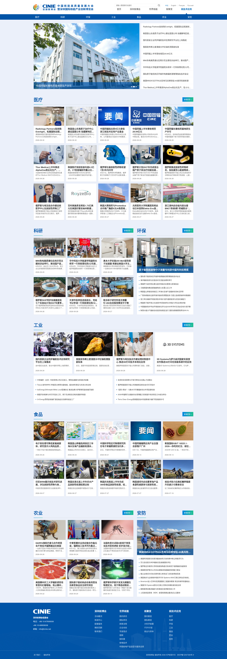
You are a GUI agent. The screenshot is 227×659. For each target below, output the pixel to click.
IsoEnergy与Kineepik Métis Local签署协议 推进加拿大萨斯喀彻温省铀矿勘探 (65, 390)
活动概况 (98, 616)
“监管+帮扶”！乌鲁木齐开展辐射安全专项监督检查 (136, 390)
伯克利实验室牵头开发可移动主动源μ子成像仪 (135, 380)
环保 (88, 17)
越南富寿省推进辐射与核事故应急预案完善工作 (157, 589)
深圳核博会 (135, 9)
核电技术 (123, 643)
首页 (119, 9)
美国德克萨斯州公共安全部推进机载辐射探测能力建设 (160, 570)
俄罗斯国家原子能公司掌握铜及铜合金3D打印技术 (136, 385)
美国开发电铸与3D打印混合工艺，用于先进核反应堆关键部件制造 (61, 395)
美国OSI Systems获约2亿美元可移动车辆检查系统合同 (160, 585)
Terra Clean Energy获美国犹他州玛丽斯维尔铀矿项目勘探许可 (141, 399)
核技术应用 (186, 9)
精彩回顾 (98, 628)
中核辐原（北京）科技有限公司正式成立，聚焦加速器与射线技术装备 (62, 380)
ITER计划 (148, 628)
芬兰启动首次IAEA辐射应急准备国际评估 (155, 563)
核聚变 (169, 9)
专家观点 (123, 632)
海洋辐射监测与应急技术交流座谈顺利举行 (156, 280)
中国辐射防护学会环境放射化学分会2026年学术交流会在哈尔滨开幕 (165, 307)
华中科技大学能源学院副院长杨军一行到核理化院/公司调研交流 (167, 67)
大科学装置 (149, 624)
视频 (121, 635)
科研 (63, 17)
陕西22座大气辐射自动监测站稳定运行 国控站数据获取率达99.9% (164, 310)
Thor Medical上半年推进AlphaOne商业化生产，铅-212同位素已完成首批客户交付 (167, 88)
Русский (190, 5)
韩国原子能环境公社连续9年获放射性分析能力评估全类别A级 (163, 303)
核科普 (122, 639)
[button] (131, 86)
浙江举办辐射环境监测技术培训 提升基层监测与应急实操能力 (163, 299)
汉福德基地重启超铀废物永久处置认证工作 (156, 288)
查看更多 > (188, 100)
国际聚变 (148, 620)
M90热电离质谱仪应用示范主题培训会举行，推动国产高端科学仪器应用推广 (167, 61)
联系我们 (98, 632)
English (173, 5)
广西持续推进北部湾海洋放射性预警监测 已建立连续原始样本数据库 (165, 295)
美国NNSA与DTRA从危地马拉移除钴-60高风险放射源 (166, 81)
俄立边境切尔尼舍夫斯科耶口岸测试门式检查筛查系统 (160, 574)
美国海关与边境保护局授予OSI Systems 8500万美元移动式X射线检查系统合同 (165, 578)
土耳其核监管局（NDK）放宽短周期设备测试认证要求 (160, 593)
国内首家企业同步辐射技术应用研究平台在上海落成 (165, 40)
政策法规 (123, 624)
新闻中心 (98, 620)
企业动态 (123, 628)
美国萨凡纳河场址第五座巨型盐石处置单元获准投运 (159, 284)
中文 (166, 5)
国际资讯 (123, 620)
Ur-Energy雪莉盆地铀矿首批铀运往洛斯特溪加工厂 (55, 399)
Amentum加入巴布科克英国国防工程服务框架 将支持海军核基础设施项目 (165, 581)
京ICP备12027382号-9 (185, 655)
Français (182, 5)
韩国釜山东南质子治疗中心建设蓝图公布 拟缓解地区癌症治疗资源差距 (167, 34)
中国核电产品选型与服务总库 (131, 647)
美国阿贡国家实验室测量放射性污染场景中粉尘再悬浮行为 (161, 559)
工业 (113, 17)
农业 (164, 17)
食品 (139, 17)
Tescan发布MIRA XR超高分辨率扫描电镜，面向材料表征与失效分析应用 (64, 385)
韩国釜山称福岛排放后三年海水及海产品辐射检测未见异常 (161, 292)
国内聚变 (148, 616)
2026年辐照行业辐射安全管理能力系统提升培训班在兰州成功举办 (142, 395)
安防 (190, 17)
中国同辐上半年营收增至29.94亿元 (157, 54)
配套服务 (98, 624)
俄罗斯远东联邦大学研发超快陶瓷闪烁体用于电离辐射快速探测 (163, 566)
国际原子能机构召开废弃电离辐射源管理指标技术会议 (165, 74)
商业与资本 (149, 632)
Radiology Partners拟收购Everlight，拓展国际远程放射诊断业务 (167, 27)
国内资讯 (123, 616)
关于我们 (37, 655)
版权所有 (47, 655)
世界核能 (153, 9)
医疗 (37, 17)
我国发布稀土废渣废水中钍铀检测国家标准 (161, 47)
